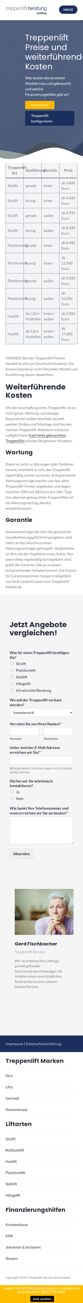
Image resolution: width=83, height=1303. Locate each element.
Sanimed (12, 1098)
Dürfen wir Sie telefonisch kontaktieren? (31, 783)
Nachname (51, 738)
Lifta (9, 1087)
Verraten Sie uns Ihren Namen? (36, 724)
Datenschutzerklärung (43, 1043)
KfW (9, 1236)
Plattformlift (26, 670)
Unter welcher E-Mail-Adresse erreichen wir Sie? (35, 749)
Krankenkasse (17, 1224)
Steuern (12, 1258)
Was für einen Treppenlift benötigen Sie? (39, 655)
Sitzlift (21, 663)
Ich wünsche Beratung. (34, 690)
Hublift (11, 1161)
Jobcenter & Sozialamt (23, 1247)
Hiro (9, 1075)
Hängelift (23, 683)
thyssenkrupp (16, 1109)
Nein (20, 798)
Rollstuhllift (15, 1150)
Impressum (14, 1043)
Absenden (21, 853)
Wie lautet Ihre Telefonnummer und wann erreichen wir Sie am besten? (39, 810)
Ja (17, 792)
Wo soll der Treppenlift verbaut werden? (36, 702)
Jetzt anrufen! (42, 1299)
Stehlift (21, 677)
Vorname (16, 738)
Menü (68, 9)
